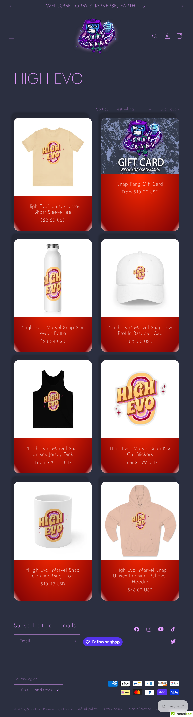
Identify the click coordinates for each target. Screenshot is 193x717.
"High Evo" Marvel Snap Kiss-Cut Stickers (140, 452)
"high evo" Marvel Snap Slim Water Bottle (53, 331)
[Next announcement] (182, 5)
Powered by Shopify (57, 709)
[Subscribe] (74, 641)
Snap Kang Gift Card (140, 184)
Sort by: (103, 109)
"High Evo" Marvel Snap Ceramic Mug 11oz (53, 573)
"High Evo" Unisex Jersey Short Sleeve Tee (53, 209)
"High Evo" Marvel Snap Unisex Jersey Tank (53, 452)
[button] (12, 36)
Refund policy (87, 709)
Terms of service (139, 709)
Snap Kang (34, 709)
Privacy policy (112, 709)
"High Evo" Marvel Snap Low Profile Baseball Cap (140, 331)
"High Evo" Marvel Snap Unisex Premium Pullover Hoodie (140, 576)
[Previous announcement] (10, 5)
